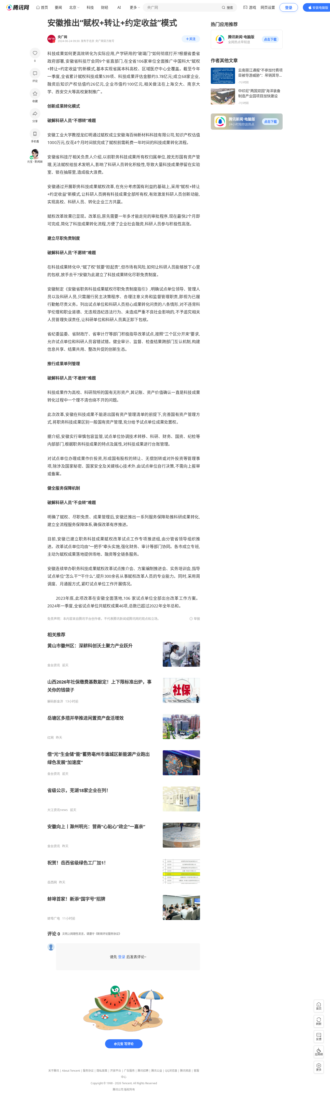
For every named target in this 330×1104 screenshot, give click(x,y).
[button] (270, 39)
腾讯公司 (118, 1089)
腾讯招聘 (143, 1071)
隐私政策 (102, 1071)
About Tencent (71, 1071)
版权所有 (129, 1089)
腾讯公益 (156, 1071)
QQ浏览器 (171, 1071)
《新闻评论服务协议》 (108, 934)
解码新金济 (55, 701)
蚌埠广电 (53, 918)
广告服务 (129, 1071)
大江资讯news (57, 809)
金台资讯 (53, 665)
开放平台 (115, 1071)
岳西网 (52, 882)
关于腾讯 (53, 1071)
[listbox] (123, 776)
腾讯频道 (185, 1071)
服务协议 (88, 1071)
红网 (50, 737)
